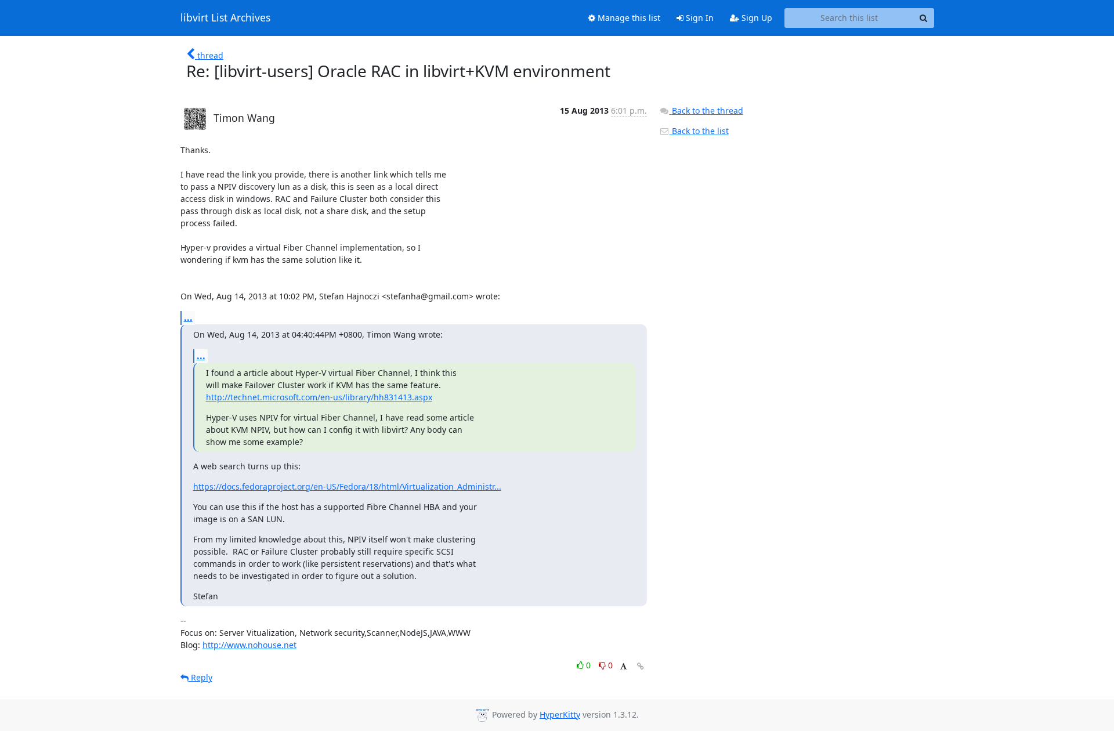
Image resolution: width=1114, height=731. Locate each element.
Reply (200, 677)
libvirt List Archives (225, 18)
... (188, 317)
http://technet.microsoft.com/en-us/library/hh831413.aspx (319, 397)
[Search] (923, 18)
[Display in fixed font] (623, 667)
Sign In (698, 17)
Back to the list (699, 130)
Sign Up (755, 17)
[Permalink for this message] (640, 666)
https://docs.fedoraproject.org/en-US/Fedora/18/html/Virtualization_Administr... (347, 486)
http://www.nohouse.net (249, 644)
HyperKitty (560, 714)
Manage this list (627, 17)
